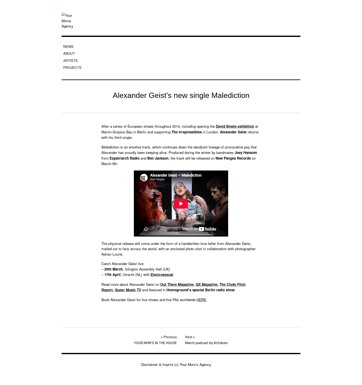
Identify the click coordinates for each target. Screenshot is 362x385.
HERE (201, 299)
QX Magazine (206, 284)
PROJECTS (72, 67)
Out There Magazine (177, 284)
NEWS (68, 46)
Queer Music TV (128, 289)
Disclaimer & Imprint (157, 364)
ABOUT (69, 53)
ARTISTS (70, 60)
